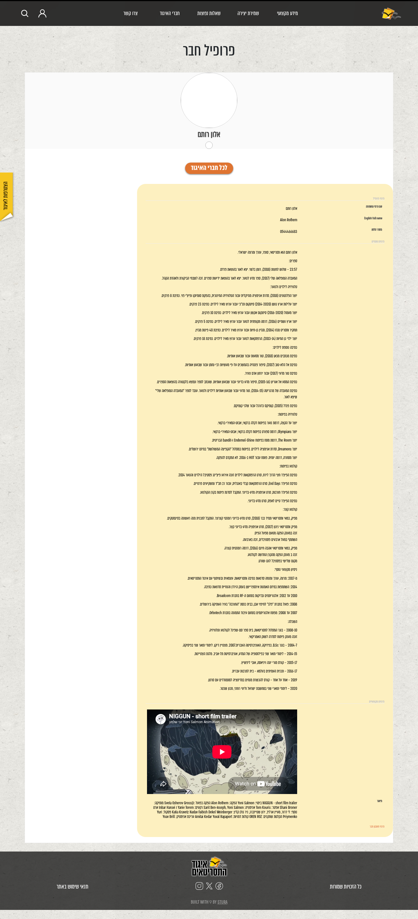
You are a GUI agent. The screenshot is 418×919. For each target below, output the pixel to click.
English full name (373, 218)
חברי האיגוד (170, 13)
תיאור (379, 801)
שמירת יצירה (248, 13)
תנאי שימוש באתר (72, 887)
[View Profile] (209, 100)
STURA (222, 902)
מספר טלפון (377, 229)
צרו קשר (130, 13)
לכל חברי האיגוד (209, 168)
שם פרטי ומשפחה (374, 206)
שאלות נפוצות (209, 13)
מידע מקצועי (287, 13)
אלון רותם (209, 134)
